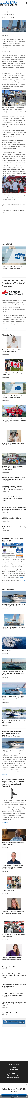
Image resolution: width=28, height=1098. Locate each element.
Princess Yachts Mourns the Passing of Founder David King (13, 843)
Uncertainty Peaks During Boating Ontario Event (12, 373)
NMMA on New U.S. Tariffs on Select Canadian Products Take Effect (12, 267)
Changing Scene (8, 335)
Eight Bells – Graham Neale (11, 1013)
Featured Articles (12, 12)
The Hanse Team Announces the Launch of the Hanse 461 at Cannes (13, 628)
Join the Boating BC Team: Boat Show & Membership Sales (13, 935)
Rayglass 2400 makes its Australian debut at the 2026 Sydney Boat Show (14, 605)
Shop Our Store (14, 1069)
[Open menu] (26, 3)
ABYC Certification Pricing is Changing (11, 519)
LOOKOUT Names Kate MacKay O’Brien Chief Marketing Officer (11, 958)
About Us (14, 1067)
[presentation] (14, 255)
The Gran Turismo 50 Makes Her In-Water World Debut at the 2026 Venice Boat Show (13, 673)
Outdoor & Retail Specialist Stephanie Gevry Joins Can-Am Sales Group (13, 912)
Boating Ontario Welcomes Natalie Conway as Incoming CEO (12, 350)
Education (4, 12)
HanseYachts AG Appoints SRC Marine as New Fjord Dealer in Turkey (13, 444)
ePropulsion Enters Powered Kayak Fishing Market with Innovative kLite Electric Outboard (13, 782)
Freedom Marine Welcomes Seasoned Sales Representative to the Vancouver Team (14, 1004)
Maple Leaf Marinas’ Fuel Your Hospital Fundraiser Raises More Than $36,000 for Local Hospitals (14, 420)
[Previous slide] (3, 259)
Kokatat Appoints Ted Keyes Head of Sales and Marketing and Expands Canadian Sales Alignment (12, 867)
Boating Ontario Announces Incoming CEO (14, 527)
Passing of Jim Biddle (8, 890)
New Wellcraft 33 (7, 650)
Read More (5, 328)
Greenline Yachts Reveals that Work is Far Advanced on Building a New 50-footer (13, 697)
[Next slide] (25, 259)
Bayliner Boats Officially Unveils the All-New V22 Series (13, 721)
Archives (20, 577)
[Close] (27, 1085)
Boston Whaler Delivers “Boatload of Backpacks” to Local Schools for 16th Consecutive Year (12, 467)
